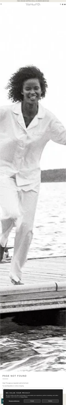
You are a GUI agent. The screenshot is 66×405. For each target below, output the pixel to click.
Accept (32, 401)
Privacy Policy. (24, 396)
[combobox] (33, 389)
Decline (50, 401)
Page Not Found (14, 376)
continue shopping (19, 385)
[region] (33, 1)
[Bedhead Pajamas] (33, 4)
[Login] (63, 4)
